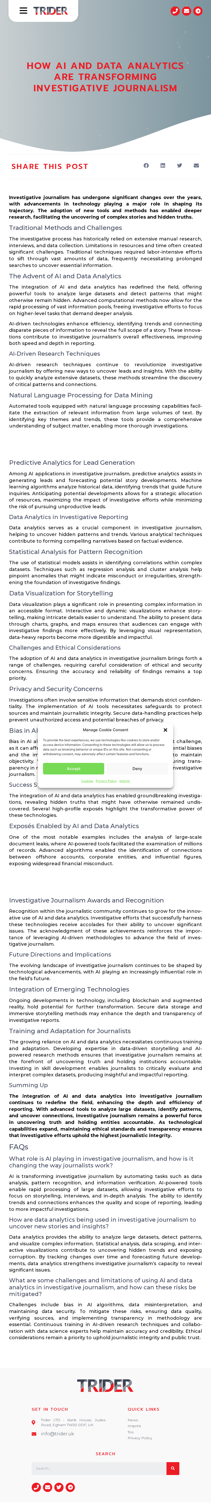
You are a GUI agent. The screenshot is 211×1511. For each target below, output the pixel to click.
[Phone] (175, 11)
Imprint (124, 781)
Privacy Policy (106, 781)
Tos (131, 1432)
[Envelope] (186, 11)
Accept (74, 768)
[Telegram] (198, 11)
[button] (165, 729)
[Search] (172, 1468)
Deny (137, 768)
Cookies (87, 781)
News (133, 1420)
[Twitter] (59, 1487)
